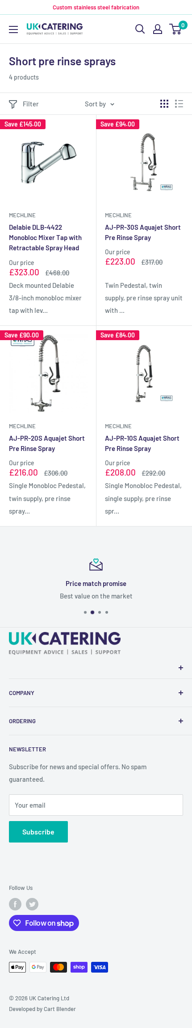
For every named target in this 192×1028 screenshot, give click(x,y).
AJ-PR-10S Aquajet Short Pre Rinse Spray (142, 443)
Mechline (22, 215)
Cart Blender (60, 1008)
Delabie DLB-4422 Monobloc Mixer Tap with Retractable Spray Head (45, 237)
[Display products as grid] (164, 104)
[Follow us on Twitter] (32, 904)
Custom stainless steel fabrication (96, 7)
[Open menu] (13, 29)
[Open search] (140, 29)
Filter (31, 104)
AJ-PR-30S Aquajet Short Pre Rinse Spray (143, 232)
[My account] (157, 29)
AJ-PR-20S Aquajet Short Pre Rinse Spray (47, 443)
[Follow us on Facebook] (15, 904)
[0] (175, 29)
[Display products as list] (179, 104)
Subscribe (38, 831)
